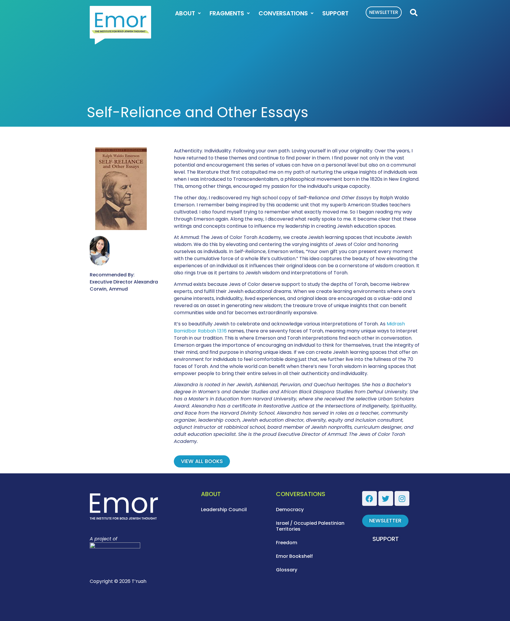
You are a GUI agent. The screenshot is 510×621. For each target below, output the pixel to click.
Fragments (227, 13)
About (185, 13)
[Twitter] (385, 498)
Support (335, 13)
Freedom (286, 542)
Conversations (283, 13)
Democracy (290, 509)
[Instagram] (402, 498)
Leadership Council (224, 509)
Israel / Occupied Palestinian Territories (310, 526)
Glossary (286, 569)
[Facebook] (369, 498)
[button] (413, 12)
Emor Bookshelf (294, 556)
